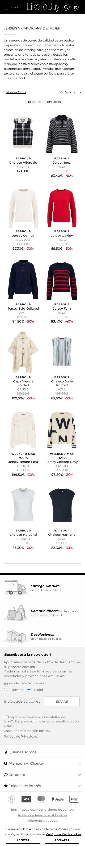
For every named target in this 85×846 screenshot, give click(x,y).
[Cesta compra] (75, 7)
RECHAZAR (62, 840)
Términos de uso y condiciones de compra (43, 809)
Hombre (17, 690)
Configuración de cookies (63, 834)
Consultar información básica (26, 731)
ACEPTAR (23, 840)
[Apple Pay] (74, 799)
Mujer (38, 690)
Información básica (42, 820)
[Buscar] (66, 7)
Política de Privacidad (20, 736)
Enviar (62, 701)
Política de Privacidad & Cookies (42, 815)
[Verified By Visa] (26, 799)
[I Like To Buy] (42, 6)
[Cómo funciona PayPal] (58, 799)
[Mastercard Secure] (41, 799)
